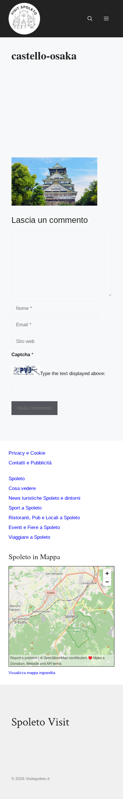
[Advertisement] (61, 112)
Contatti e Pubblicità (30, 463)
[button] (90, 18)
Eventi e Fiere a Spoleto (34, 527)
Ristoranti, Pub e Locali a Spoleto (44, 517)
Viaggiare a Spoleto (29, 537)
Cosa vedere (22, 488)
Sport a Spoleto (25, 508)
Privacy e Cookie (27, 453)
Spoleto (17, 478)
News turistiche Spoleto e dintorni (44, 498)
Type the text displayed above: (72, 374)
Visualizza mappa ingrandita (32, 673)
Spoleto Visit (40, 722)
